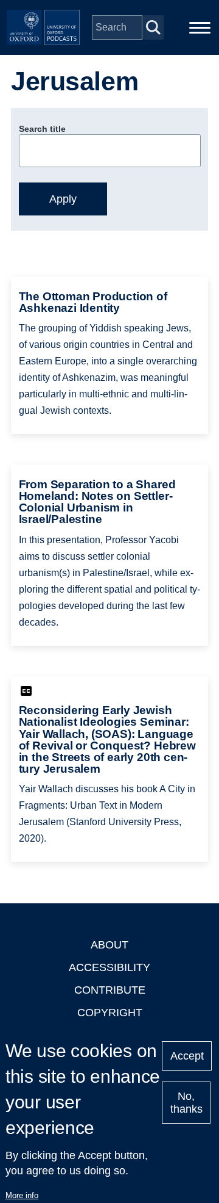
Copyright (109, 1012)
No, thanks (186, 1102)
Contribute (109, 990)
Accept (187, 1056)
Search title (42, 129)
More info (21, 1195)
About (109, 945)
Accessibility (109, 967)
